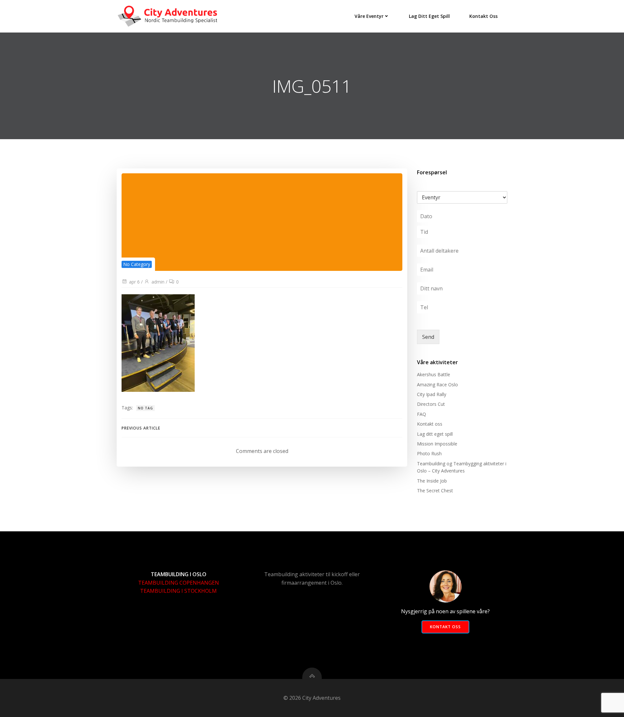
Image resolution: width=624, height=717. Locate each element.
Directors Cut (431, 404)
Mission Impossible (437, 444)
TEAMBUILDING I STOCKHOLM (178, 590)
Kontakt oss (483, 16)
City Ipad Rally (431, 394)
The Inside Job (432, 481)
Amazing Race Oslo (437, 384)
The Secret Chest (435, 490)
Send (428, 336)
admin (157, 282)
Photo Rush (429, 453)
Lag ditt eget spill (429, 16)
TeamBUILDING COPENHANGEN (178, 582)
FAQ (421, 414)
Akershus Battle (433, 374)
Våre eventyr (369, 16)
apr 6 (134, 282)
